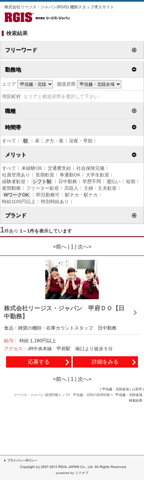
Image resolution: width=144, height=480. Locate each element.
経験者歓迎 (13, 181)
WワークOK (16, 194)
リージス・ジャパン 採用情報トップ (41, 395)
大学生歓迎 (97, 174)
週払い (113, 181)
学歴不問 (91, 181)
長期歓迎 (44, 174)
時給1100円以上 (18, 201)
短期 (130, 181)
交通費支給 (59, 168)
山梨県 (137, 389)
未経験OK (31, 168)
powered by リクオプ (72, 473)
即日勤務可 (48, 194)
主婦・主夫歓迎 (100, 188)
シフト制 (41, 181)
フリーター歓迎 (42, 188)
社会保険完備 (90, 168)
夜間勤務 (11, 188)
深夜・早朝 (80, 140)
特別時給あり (55, 201)
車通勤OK (70, 174)
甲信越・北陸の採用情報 (92, 395)
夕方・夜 (54, 140)
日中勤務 (67, 181)
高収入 (71, 188)
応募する (39, 362)
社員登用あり (16, 174)
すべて (9, 140)
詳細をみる (105, 362)
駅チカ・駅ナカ (81, 194)
